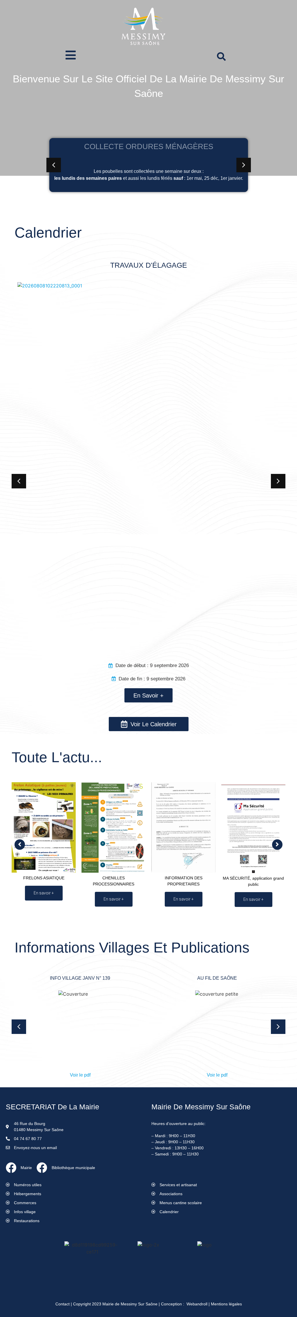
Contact (62, 1304)
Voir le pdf (80, 1075)
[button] (53, 165)
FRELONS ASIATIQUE (43, 878)
